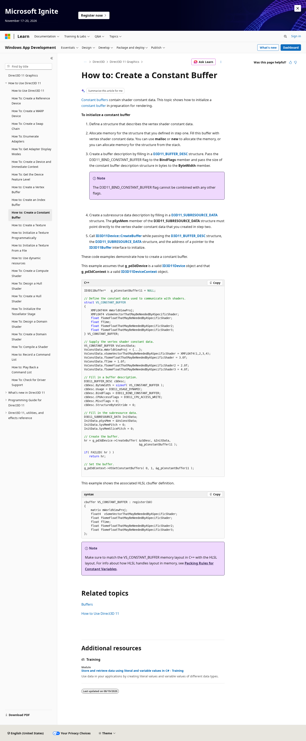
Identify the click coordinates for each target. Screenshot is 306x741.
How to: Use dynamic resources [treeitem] (26, 260)
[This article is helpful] (290, 62)
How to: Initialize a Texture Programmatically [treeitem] (30, 235)
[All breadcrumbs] (85, 62)
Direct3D (99, 62)
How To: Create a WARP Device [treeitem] (28, 113)
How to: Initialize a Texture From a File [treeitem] (30, 247)
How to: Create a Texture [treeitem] (29, 225)
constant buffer (93, 105)
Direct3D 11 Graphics (124, 62)
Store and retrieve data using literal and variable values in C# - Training (132, 671)
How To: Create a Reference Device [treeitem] (31, 100)
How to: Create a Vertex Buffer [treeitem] (28, 189)
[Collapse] (51, 58)
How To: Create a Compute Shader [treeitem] (30, 273)
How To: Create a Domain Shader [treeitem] (29, 336)
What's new (268, 47)
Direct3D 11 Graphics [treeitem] (23, 75)
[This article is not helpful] (295, 62)
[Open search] (285, 36)
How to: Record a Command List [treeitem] (31, 357)
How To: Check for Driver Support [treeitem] (29, 382)
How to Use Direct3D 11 (100, 613)
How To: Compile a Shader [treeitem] (30, 347)
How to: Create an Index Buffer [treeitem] (28, 202)
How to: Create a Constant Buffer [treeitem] (31, 215)
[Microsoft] (7, 36)
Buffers (87, 604)
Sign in (296, 36)
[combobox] (28, 66)
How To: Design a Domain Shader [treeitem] (29, 324)
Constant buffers (94, 100)
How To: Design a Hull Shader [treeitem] (27, 286)
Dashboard (291, 47)
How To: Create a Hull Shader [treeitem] (26, 298)
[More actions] (221, 62)
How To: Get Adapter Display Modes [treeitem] (31, 151)
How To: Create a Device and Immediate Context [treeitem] (31, 164)
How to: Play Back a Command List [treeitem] (25, 369)
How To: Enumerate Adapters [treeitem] (25, 138)
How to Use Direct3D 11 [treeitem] (28, 91)
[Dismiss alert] (297, 8)
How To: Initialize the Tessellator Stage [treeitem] (26, 311)
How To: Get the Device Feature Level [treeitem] (28, 177)
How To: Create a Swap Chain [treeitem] (27, 126)
